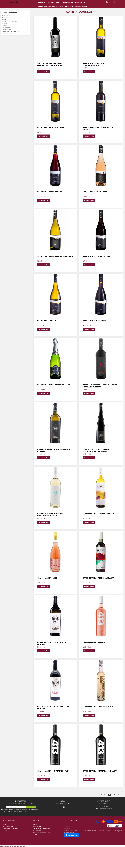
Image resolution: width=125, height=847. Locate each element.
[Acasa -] (16, 2)
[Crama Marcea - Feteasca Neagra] (101, 551)
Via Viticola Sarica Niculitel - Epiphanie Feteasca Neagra (51, 64)
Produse (4, 23)
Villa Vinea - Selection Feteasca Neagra (98, 128)
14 (118, 794)
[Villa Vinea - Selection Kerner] (55, 101)
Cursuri (4, 19)
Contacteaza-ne (72, 835)
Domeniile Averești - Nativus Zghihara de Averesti (55, 450)
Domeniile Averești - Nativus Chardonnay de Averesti (50, 515)
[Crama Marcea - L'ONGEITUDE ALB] (101, 680)
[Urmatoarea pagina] (121, 795)
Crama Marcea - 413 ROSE (94, 642)
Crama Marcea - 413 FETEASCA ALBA (53, 771)
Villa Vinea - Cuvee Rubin (94, 321)
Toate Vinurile (6, 25)
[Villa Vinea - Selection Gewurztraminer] (101, 37)
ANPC (35, 835)
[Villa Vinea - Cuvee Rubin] (101, 294)
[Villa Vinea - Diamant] (55, 294)
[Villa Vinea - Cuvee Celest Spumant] (55, 358)
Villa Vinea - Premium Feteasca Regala (55, 256)
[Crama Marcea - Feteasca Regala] (101, 487)
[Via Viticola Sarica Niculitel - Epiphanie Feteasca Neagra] (55, 37)
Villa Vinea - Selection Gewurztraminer (93, 64)
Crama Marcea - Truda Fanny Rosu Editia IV (53, 708)
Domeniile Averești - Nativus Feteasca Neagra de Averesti (100, 386)
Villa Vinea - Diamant (47, 321)
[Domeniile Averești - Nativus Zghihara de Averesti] (55, 423)
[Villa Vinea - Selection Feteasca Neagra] (101, 101)
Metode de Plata (38, 826)
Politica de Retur (38, 830)
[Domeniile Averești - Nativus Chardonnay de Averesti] (55, 487)
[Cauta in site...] (114, 2)
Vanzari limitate (6, 27)
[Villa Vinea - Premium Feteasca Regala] (55, 230)
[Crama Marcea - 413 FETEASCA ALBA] (55, 744)
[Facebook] (60, 807)
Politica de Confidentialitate (19, 811)
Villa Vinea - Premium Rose (49, 192)
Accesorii (5, 17)
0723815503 (105, 804)
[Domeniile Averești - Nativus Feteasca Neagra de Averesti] (101, 358)
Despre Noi (6, 824)
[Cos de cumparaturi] (110, 2)
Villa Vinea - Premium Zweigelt (97, 256)
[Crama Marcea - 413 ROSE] (101, 616)
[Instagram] (64, 807)
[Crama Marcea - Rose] (55, 551)
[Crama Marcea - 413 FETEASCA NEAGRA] (101, 744)
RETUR (35, 824)
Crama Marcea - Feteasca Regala (98, 514)
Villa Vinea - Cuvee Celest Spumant (53, 385)
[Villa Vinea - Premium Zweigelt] (101, 230)
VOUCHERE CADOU (8, 33)
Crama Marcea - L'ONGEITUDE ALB (98, 707)
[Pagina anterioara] (102, 795)
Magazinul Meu (9, 820)
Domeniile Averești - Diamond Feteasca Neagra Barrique (96, 450)
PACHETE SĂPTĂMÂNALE (9, 21)
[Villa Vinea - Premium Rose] (55, 165)
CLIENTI (36, 820)
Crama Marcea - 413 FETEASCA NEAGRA (100, 771)
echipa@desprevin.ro (105, 809)
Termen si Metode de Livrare (41, 828)
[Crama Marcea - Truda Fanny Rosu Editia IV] (55, 680)
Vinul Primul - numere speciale (11, 31)
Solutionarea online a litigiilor (41, 832)
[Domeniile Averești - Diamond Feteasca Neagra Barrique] (101, 423)
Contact (5, 830)
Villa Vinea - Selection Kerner (51, 127)
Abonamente (6, 15)
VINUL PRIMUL (6, 29)
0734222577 (105, 806)
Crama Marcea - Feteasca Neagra (98, 578)
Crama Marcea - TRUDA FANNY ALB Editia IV (52, 643)
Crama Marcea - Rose (47, 578)
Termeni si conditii (8, 826)
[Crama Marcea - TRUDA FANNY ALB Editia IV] (55, 616)
